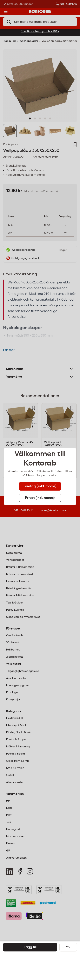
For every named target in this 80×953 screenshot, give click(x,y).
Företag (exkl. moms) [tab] (40, 486)
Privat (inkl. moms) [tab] (40, 498)
